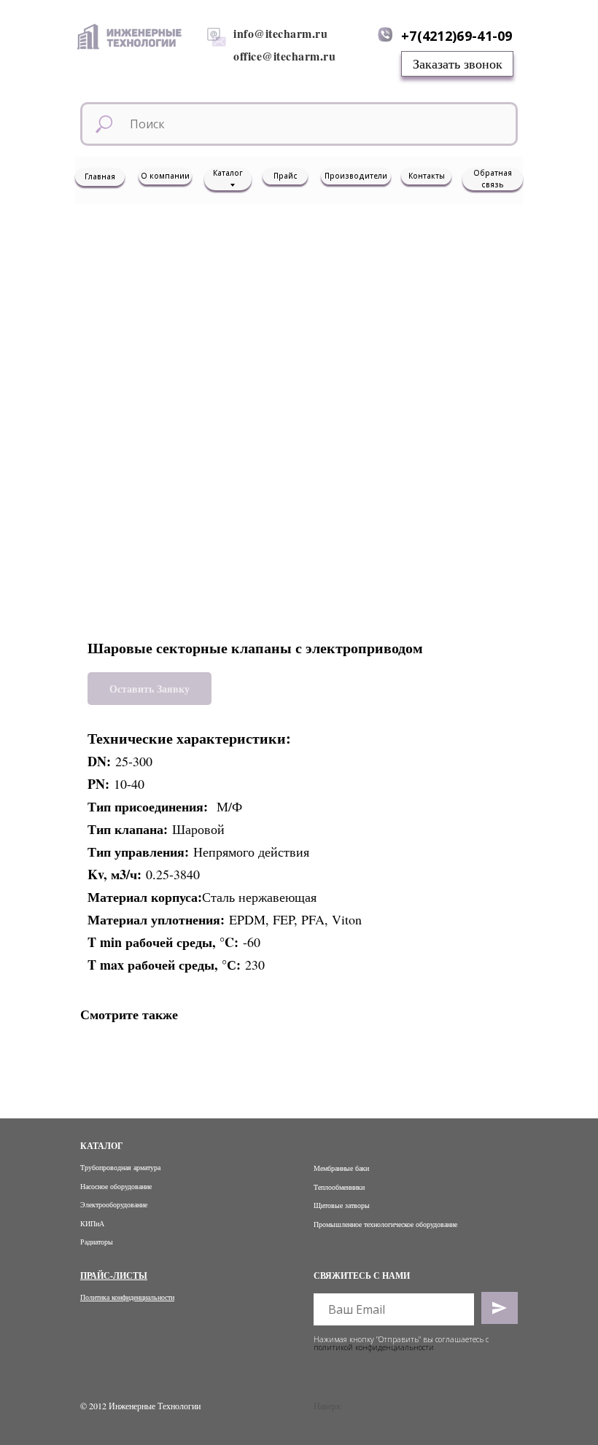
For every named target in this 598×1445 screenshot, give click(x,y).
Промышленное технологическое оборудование (385, 1224)
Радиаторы (96, 1241)
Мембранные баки (341, 1168)
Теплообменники (339, 1187)
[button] (457, 64)
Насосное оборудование (116, 1186)
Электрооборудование (113, 1204)
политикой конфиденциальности (374, 1347)
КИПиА (92, 1223)
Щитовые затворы (342, 1205)
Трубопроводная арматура (120, 1167)
